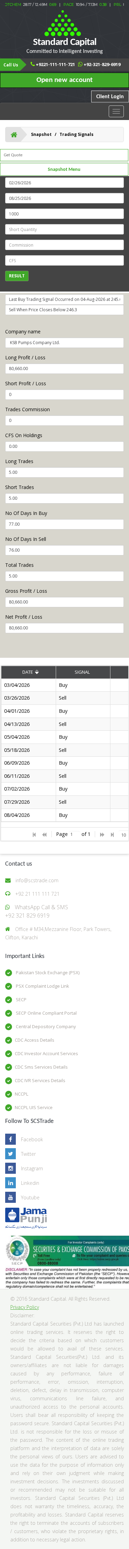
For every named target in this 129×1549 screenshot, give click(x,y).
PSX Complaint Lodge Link (42, 986)
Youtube (30, 1197)
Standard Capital (64, 45)
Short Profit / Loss (25, 383)
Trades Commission (27, 409)
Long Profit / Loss (25, 357)
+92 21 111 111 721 (37, 894)
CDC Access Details (34, 1040)
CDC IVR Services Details (40, 1080)
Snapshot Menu (64, 169)
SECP (20, 999)
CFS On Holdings (23, 435)
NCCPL (21, 1094)
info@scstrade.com (36, 880)
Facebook (32, 1139)
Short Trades (19, 487)
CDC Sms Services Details (41, 1067)
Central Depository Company (45, 1026)
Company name (23, 331)
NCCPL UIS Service (34, 1107)
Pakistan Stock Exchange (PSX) (47, 972)
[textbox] (74, 834)
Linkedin (30, 1183)
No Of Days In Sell (25, 539)
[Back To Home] (14, 134)
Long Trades (19, 461)
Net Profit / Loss (23, 617)
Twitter (28, 1154)
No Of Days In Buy (26, 513)
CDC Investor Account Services (46, 1053)
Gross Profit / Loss (26, 591)
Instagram (32, 1168)
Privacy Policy (24, 1307)
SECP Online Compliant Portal (46, 1013)
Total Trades (19, 565)
